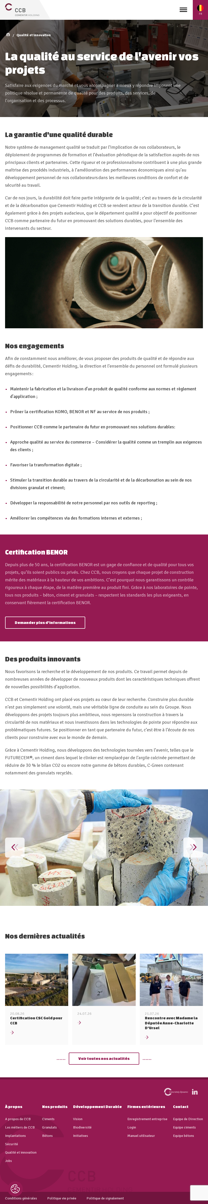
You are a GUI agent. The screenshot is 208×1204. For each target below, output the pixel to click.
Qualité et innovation (33, 35)
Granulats (49, 1127)
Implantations (15, 1136)
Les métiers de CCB (20, 1127)
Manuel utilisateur (141, 1136)
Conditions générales (21, 1198)
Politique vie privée (61, 1198)
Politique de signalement (105, 1198)
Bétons (47, 1136)
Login (131, 1127)
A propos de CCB (18, 1119)
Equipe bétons (183, 1136)
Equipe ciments (184, 1127)
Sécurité (11, 1144)
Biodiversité (82, 1127)
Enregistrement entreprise (147, 1119)
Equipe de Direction (188, 1119)
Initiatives (80, 1136)
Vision (77, 1119)
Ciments (48, 1119)
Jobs (8, 1161)
